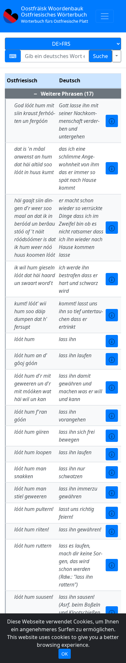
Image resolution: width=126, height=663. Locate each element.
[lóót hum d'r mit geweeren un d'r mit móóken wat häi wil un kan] (112, 387)
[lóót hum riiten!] (112, 531)
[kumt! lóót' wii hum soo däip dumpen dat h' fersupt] (112, 315)
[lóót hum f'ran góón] (112, 415)
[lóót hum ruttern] (112, 565)
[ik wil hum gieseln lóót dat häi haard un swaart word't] (112, 279)
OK (64, 654)
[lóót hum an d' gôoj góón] (112, 359)
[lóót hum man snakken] (112, 472)
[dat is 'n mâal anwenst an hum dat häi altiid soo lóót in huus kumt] (112, 168)
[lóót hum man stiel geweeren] (112, 492)
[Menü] (105, 16)
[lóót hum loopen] (112, 454)
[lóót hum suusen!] (112, 612)
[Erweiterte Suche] (116, 56)
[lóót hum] (112, 341)
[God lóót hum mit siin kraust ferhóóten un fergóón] (112, 121)
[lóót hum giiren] (112, 436)
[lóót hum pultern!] (112, 513)
